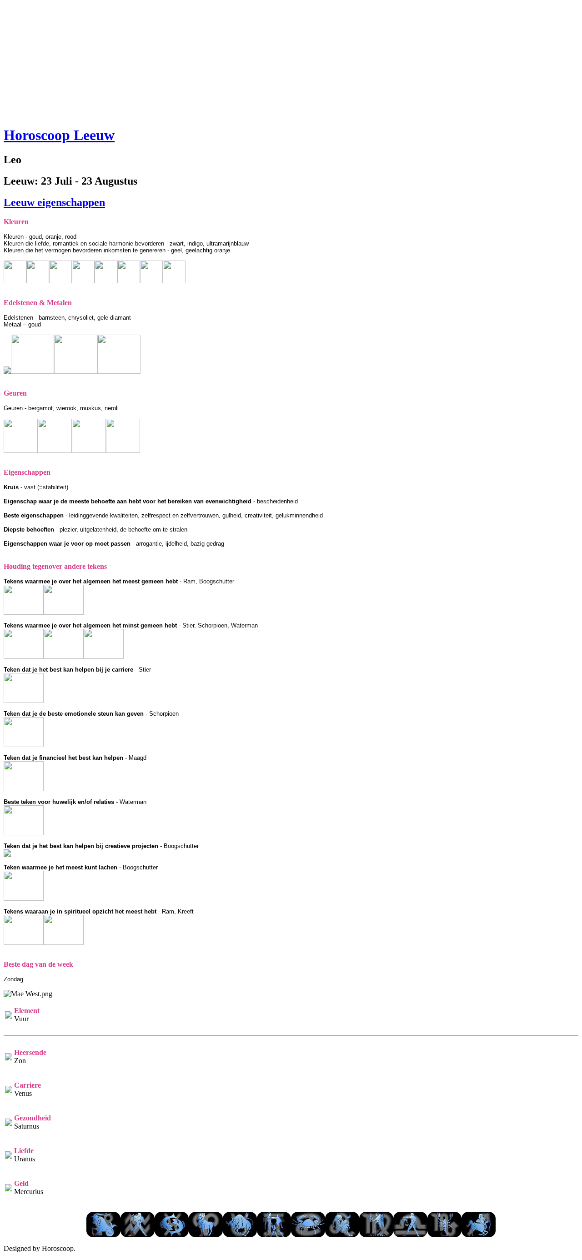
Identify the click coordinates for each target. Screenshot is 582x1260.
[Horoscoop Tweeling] (274, 1235)
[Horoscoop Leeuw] (342, 1235)
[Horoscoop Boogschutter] (479, 1235)
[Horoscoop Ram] (206, 1235)
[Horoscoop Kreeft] (308, 1235)
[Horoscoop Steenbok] (103, 1235)
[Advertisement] (291, 60)
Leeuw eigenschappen (54, 202)
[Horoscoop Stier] (240, 1235)
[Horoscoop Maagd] (376, 1235)
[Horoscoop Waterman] (137, 1235)
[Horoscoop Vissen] (172, 1235)
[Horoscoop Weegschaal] (410, 1235)
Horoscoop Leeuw (59, 135)
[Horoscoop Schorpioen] (444, 1235)
